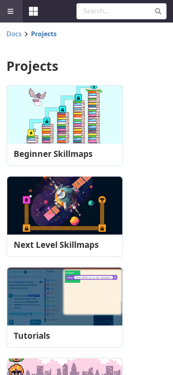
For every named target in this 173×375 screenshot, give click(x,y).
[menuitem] (11, 11)
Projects (44, 34)
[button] (158, 11)
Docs (14, 34)
